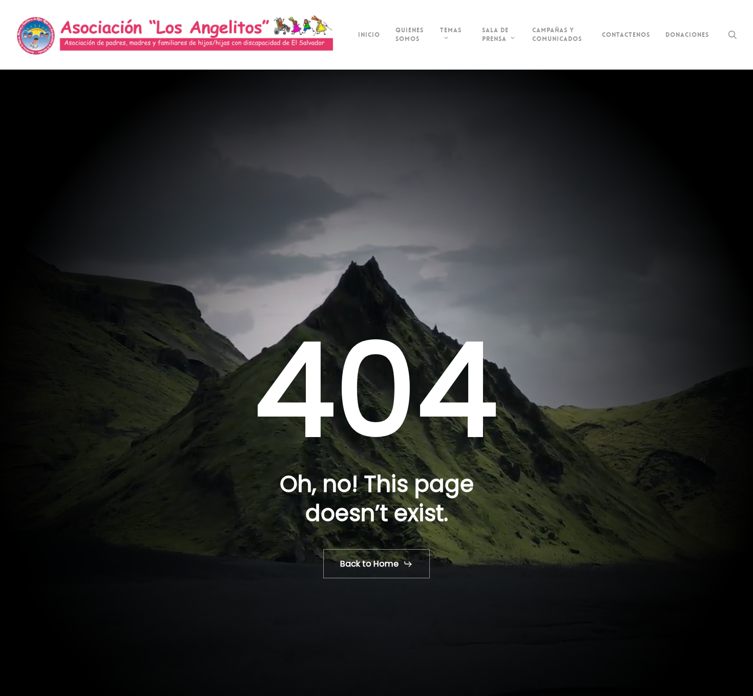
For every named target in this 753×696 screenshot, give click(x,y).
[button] (376, 564)
